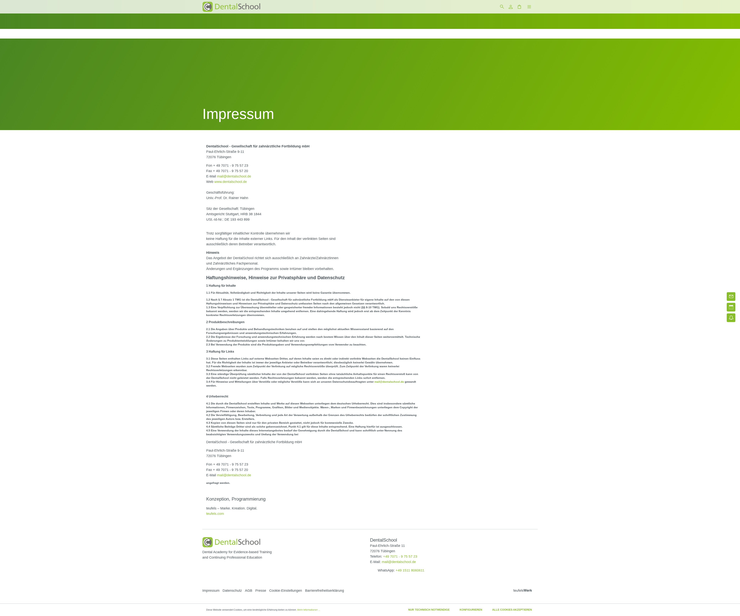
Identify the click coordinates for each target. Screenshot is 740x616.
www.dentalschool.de (230, 182)
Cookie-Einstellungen (285, 590)
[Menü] (529, 7)
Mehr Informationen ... (308, 609)
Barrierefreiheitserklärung (324, 590)
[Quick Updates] (731, 317)
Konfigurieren (471, 609)
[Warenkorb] (519, 6)
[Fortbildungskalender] (731, 307)
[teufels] (525, 590)
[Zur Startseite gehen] (231, 7)
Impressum (210, 590)
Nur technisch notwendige (429, 609)
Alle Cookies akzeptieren (512, 609)
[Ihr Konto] (510, 6)
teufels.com (215, 514)
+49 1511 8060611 (410, 570)
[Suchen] (502, 6)
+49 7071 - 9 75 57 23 (400, 556)
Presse (260, 590)
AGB (248, 590)
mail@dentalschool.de (234, 176)
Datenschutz (232, 590)
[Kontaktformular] (731, 296)
